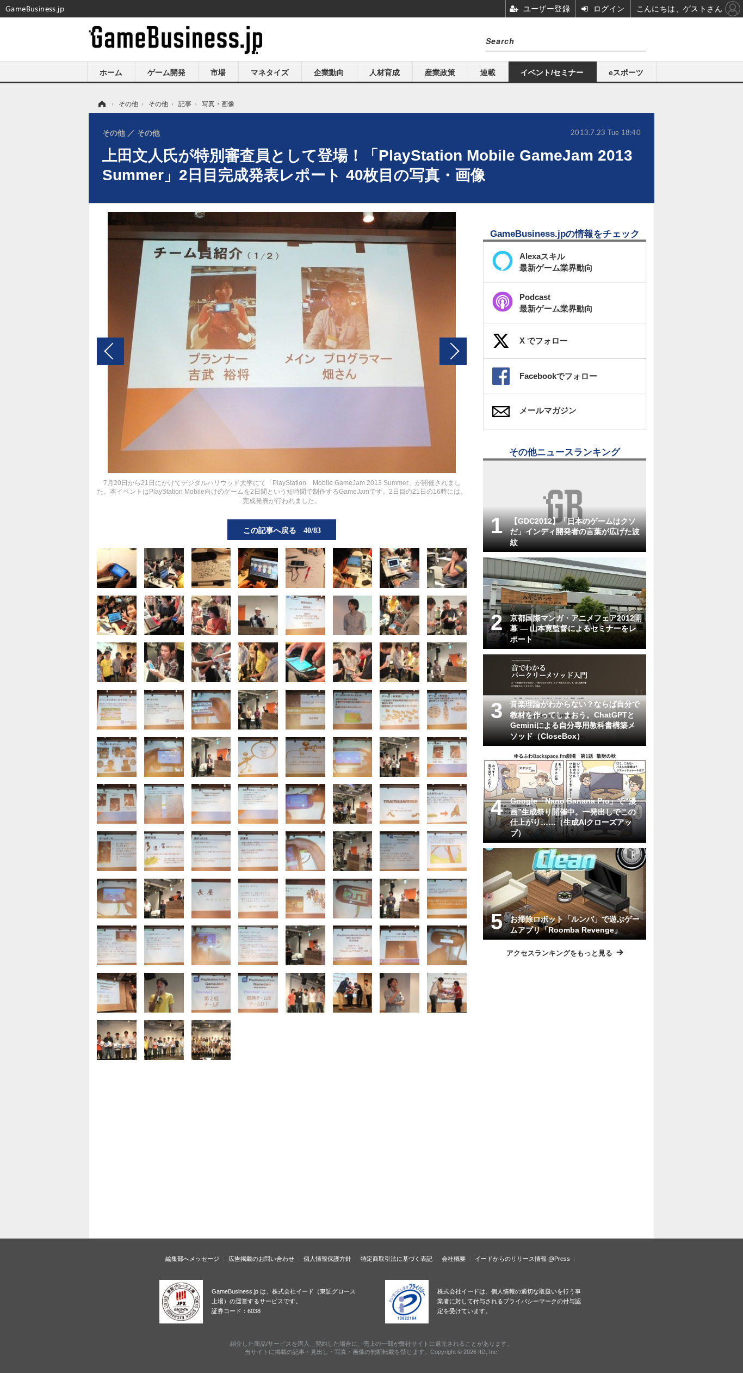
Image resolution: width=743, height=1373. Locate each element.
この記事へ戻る (282, 530)
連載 (488, 72)
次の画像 (453, 351)
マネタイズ (270, 72)
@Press (559, 1258)
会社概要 (454, 1258)
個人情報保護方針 (327, 1258)
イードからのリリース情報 (511, 1258)
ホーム (111, 72)
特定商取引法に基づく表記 (396, 1258)
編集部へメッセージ (192, 1258)
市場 (218, 72)
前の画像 (110, 351)
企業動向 (329, 72)
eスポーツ (626, 72)
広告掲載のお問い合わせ (261, 1258)
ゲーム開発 (166, 72)
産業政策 (440, 72)
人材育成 (384, 72)
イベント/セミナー (552, 72)
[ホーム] (101, 104)
